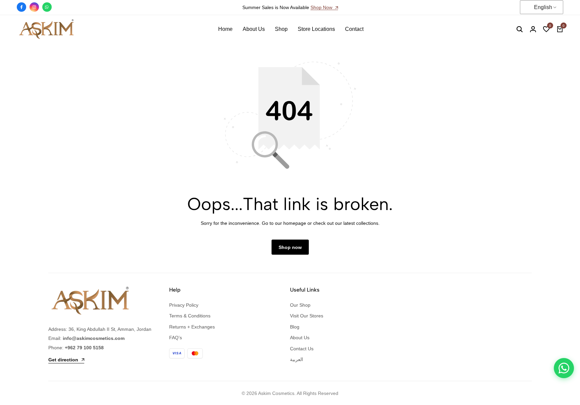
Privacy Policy (183, 305)
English (543, 7)
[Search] (519, 29)
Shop (281, 29)
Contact (354, 29)
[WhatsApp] (564, 368)
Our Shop (300, 305)
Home (225, 29)
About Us (254, 29)
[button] (546, 29)
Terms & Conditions (189, 315)
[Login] (533, 29)
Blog (294, 327)
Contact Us (301, 348)
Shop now (290, 247)
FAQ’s (175, 337)
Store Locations (316, 29)
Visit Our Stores (306, 315)
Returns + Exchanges (192, 327)
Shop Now (322, 7)
